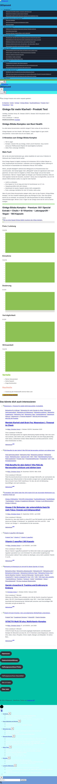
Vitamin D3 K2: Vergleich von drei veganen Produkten (17, 13)
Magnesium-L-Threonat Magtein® (21, 416)
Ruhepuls (26, 579)
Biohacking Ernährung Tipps (29, 573)
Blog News (7, 78)
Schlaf (32, 579)
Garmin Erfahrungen (28, 575)
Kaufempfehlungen (39, 499)
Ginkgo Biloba (24, 103)
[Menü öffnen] (1, 89)
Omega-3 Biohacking (11, 499)
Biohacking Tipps (30, 414)
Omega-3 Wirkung (10, 503)
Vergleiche (5, 713)
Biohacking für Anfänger (12, 410)
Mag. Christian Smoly (14, 429)
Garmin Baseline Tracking (12, 575)
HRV (36, 577)
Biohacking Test (19, 414)
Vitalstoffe (31, 617)
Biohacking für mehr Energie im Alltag (32, 410)
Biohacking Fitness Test (45, 573)
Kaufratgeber (10, 501)
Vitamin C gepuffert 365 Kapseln (19, 541)
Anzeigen (17, 119)
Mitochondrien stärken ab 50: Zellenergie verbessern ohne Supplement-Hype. (22, 15)
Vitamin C (17, 537)
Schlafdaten (38, 579)
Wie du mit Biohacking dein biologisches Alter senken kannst (18, 67)
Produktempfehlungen (32, 458)
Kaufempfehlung (35, 103)
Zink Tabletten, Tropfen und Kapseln (13, 56)
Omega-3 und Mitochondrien (44, 501)
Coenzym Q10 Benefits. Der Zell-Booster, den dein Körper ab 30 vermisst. (21, 76)
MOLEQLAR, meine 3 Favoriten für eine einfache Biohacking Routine (20, 72)
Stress (45, 579)
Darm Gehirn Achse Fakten (11, 31)
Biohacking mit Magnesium (25, 412)
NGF (31, 456)
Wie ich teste (6, 682)
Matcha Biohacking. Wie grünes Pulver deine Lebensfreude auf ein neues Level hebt (23, 39)
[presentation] (30, 406)
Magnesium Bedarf (10, 24)
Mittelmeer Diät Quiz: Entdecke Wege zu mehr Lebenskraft (18, 33)
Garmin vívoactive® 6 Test (22, 577)
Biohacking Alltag (10, 571)
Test (12, 105)
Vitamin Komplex (40, 617)
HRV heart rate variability (46, 577)
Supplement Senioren (20, 617)
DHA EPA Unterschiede (26, 499)
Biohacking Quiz (15, 456)
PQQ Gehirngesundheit (12, 454)
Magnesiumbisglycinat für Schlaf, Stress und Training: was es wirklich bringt (21, 50)
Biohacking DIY (37, 571)
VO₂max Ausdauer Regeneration (26, 581)
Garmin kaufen (39, 575)
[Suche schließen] (1, 777)
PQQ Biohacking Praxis (45, 456)
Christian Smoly (12, 592)
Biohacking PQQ (25, 454)
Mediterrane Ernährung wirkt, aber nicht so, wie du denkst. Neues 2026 (20, 41)
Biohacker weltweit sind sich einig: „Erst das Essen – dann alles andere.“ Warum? (22, 43)
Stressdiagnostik (10, 581)
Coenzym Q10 (25, 456)
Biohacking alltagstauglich (24, 571)
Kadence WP (31, 700)
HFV (32, 577)
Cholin (12, 103)
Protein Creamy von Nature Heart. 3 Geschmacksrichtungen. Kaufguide (21, 52)
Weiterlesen (9, 444)
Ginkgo (17, 103)
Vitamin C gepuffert (27, 537)
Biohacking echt (48, 571)
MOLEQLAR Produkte (11, 418)
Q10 (49, 458)
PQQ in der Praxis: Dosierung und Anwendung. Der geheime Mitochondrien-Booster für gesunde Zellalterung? (28, 74)
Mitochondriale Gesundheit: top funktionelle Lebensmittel (18, 46)
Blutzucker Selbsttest (10, 20)
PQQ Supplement (10, 458)
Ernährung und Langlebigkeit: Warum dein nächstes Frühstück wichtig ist (21, 29)
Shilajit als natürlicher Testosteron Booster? (15, 54)
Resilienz (19, 579)
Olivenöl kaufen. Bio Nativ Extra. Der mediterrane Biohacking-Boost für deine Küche (23, 37)
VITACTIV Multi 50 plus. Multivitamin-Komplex (25, 621)
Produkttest (5, 105)
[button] (1, 706)
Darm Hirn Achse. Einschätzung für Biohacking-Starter (17, 22)
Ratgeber (5, 758)
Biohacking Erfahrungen (12, 573)
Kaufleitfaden (51, 499)
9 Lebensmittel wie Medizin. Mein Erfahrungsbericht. (17, 63)
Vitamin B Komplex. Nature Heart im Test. (14, 58)
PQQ (35, 456)
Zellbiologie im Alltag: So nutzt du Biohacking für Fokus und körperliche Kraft (22, 65)
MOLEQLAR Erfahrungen (40, 416)
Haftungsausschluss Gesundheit (13, 676)
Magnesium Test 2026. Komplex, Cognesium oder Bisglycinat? (19, 11)
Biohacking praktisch (40, 412)
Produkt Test (44, 103)
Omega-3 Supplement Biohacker (25, 501)
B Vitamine (5, 103)
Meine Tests (6, 747)
